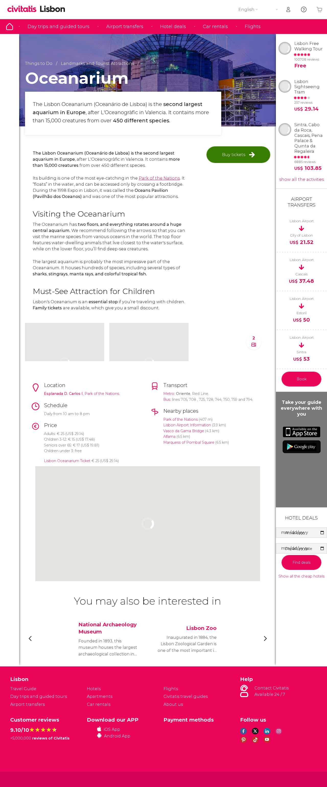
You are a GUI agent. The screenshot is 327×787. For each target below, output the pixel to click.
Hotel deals (173, 26)
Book (302, 379)
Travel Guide (9, 26)
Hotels (94, 688)
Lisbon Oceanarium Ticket (67, 461)
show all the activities (301, 179)
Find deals (301, 562)
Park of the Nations (159, 178)
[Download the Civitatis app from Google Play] (302, 446)
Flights (253, 26)
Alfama (169, 436)
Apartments (99, 696)
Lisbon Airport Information (187, 425)
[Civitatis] (23, 779)
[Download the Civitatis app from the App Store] (302, 432)
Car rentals (215, 26)
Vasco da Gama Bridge (183, 431)
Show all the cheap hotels (301, 576)
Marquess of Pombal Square (188, 442)
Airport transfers (124, 26)
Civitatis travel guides (186, 696)
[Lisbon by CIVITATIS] (23, 9)
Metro (168, 393)
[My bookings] (288, 9)
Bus (166, 399)
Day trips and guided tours (58, 26)
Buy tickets (233, 154)
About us (173, 704)
